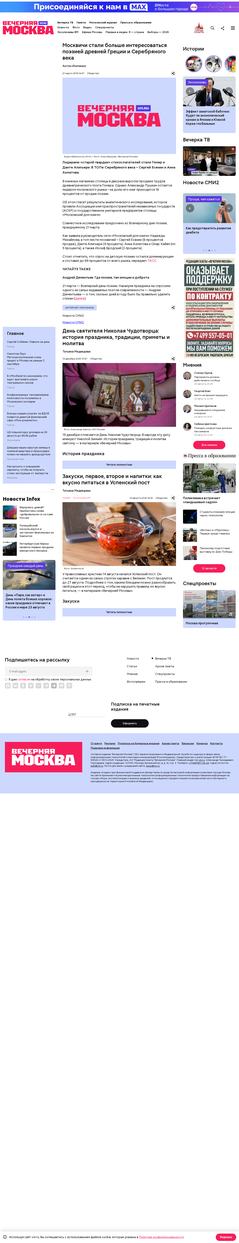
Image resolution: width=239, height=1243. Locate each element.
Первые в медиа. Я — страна (125, 32)
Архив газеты (164, 666)
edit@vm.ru (97, 765)
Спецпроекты (104, 27)
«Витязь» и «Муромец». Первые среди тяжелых (215, 532)
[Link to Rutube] (61, 685)
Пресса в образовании (135, 22)
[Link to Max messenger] (7, 685)
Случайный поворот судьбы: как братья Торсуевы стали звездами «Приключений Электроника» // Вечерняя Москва (213, 63)
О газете (96, 743)
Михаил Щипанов (205, 406)
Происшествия (15, 459)
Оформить (130, 723)
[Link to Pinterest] (69, 685)
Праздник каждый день (25, 566)
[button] (10, 575)
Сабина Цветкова (205, 424)
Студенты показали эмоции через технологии (217, 513)
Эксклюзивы (197, 82)
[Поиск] (212, 28)
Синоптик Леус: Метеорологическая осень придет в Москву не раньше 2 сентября (26, 359)
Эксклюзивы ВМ (67, 32)
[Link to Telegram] (46, 685)
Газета (81, 22)
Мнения (192, 364)
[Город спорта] (199, 28)
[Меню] (233, 28)
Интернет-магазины (79, 307)
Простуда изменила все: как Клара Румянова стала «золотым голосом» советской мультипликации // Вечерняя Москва (194, 63)
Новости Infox (21, 498)
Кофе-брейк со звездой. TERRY (209, 161)
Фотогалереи (136, 681)
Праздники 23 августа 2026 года (29, 575)
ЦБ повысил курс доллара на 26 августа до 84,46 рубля (27, 433)
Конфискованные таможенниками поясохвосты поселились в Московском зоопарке (28, 398)
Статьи (132, 666)
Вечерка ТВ (65, 22)
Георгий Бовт (202, 391)
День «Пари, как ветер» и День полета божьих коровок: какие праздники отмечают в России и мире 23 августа (29, 601)
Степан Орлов (203, 373)
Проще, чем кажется (204, 199)
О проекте (209, 568)
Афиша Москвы (92, 32)
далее (80, 298)
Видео (87, 27)
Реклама (109, 743)
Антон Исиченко (74, 66)
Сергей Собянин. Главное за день (28, 342)
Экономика (13, 440)
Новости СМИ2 (73, 322)
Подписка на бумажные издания (138, 743)
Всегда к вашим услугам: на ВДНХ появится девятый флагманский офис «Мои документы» (28, 417)
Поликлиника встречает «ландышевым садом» (201, 500)
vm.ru (202, 760)
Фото (76, 27)
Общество (93, 73)
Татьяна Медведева (76, 351)
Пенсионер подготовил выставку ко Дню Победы (216, 550)
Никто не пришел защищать (211, 395)
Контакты (216, 743)
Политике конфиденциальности (161, 1237)
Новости (63, 27)
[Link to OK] (23, 685)
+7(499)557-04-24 (199, 762)
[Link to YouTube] (38, 685)
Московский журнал (103, 22)
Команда (202, 743)
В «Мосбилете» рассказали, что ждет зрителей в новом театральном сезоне (27, 379)
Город (10, 346)
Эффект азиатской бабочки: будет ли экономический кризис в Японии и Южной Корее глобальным (209, 91)
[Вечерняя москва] (43, 757)
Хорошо (226, 1237)
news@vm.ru (153, 765)
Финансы (12, 477)
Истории (193, 48)
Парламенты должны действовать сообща (207, 378)
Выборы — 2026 (158, 32)
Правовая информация (105, 748)
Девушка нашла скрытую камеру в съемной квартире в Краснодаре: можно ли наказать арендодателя (28, 451)
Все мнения (209, 445)
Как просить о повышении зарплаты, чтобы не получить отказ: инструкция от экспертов (27, 470)
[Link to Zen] (31, 685)
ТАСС (151, 260)
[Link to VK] (15, 685)
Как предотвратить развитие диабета (209, 208)
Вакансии (188, 743)
